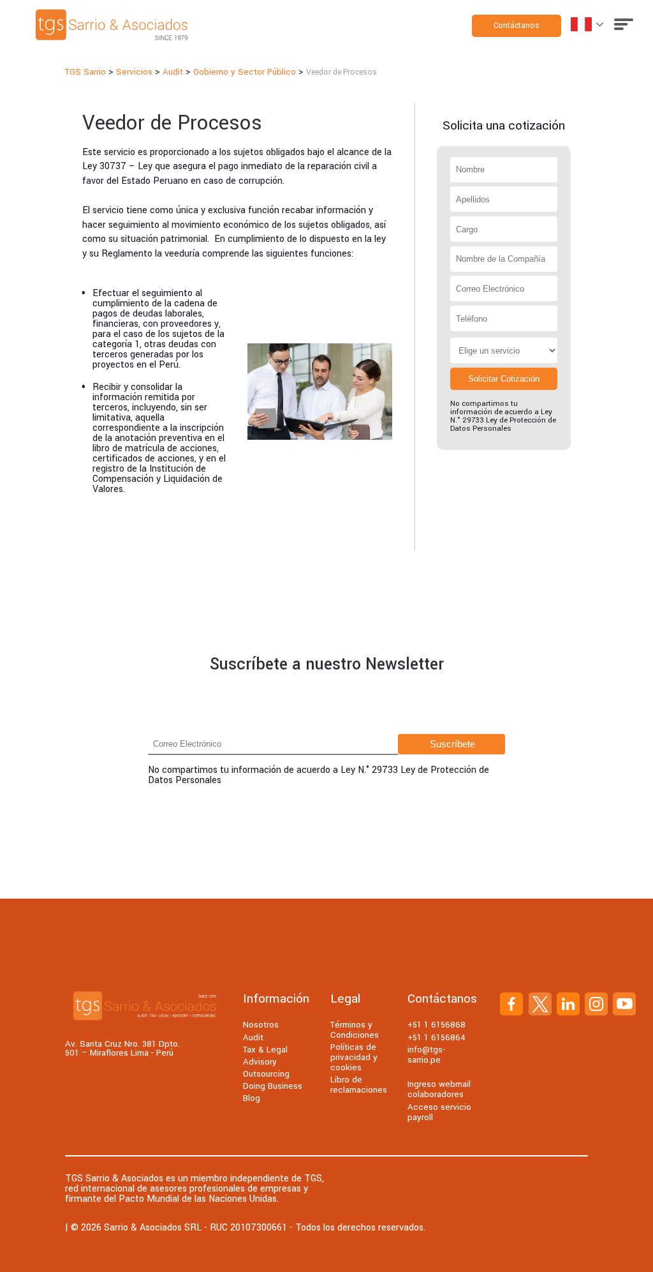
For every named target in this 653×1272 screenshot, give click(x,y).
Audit (253, 1037)
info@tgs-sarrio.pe (426, 1055)
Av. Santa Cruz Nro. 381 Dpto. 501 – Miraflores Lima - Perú (122, 1049)
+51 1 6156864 (436, 1037)
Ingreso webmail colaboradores (439, 1089)
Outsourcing (266, 1074)
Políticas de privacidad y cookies (354, 1057)
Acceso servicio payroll (439, 1112)
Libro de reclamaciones (358, 1085)
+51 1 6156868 (436, 1025)
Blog (251, 1098)
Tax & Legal (265, 1050)
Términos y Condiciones (354, 1030)
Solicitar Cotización (503, 379)
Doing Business (272, 1086)
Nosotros (261, 1025)
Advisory (260, 1062)
